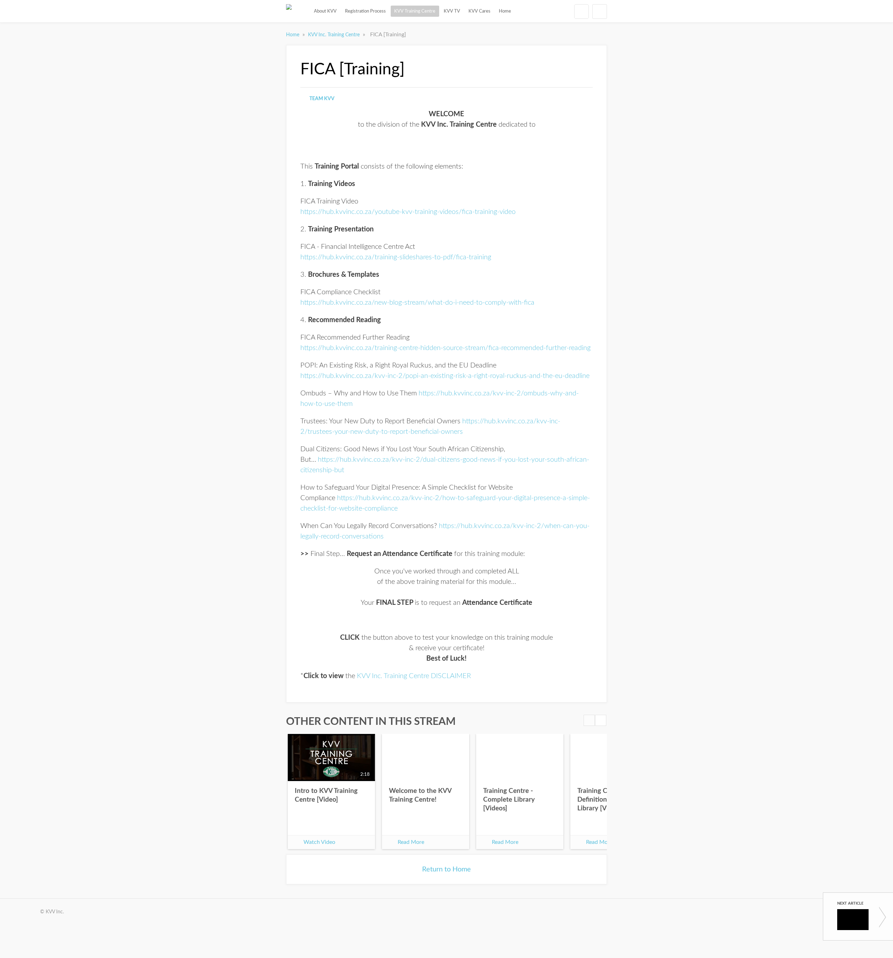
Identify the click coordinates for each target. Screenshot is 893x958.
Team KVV (322, 98)
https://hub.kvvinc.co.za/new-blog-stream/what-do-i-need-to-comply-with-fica (417, 302)
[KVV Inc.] (289, 11)
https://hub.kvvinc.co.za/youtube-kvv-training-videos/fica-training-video (408, 211)
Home (505, 11)
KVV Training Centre (414, 11)
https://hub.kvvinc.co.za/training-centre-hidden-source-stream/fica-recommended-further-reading (445, 347)
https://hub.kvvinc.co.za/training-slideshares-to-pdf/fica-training (395, 257)
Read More (411, 842)
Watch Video (319, 842)
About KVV (325, 11)
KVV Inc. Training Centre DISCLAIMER (414, 676)
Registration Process (365, 11)
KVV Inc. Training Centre (334, 34)
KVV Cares (479, 11)
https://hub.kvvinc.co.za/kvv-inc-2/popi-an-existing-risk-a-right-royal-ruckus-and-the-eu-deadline (445, 375)
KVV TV (452, 11)
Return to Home (446, 869)
